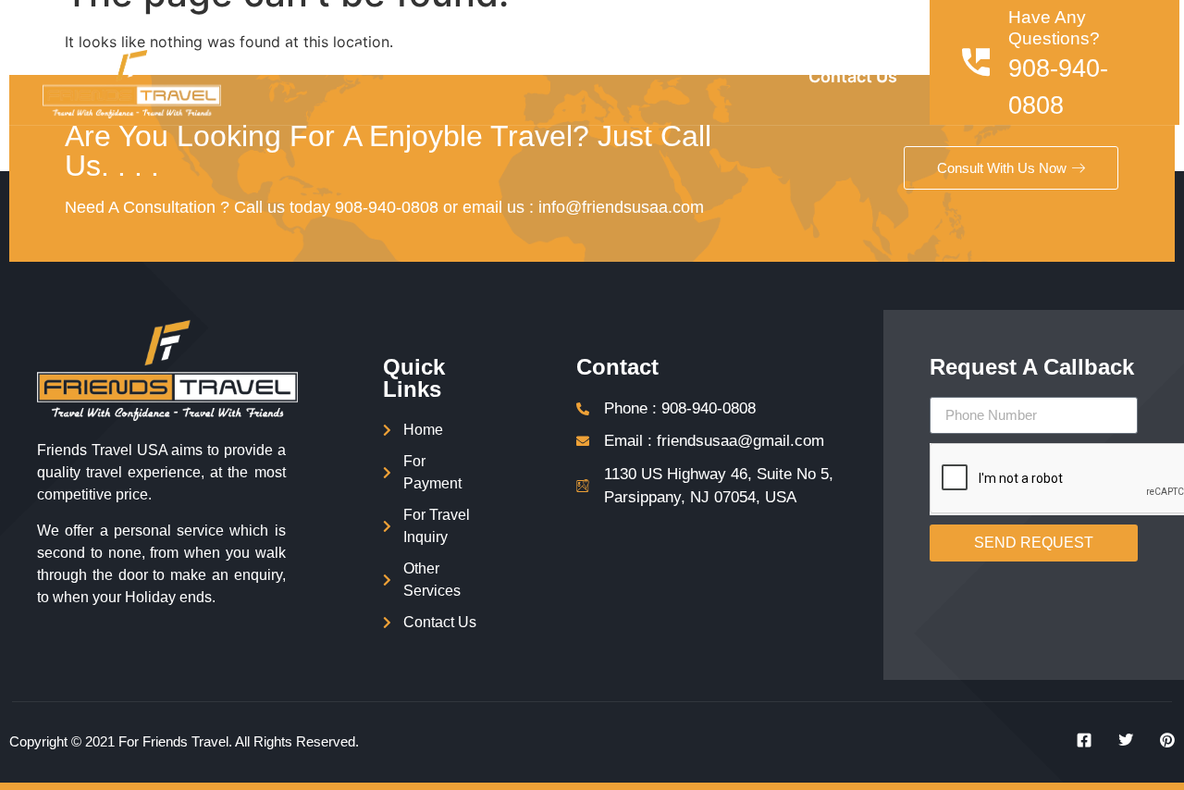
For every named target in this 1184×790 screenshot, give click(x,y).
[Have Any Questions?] (975, 61)
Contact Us (852, 76)
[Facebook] (1078, 740)
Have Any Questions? (1054, 27)
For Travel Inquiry (679, 51)
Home (303, 51)
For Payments (528, 51)
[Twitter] (1119, 740)
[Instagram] (1161, 740)
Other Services (837, 51)
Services (389, 51)
